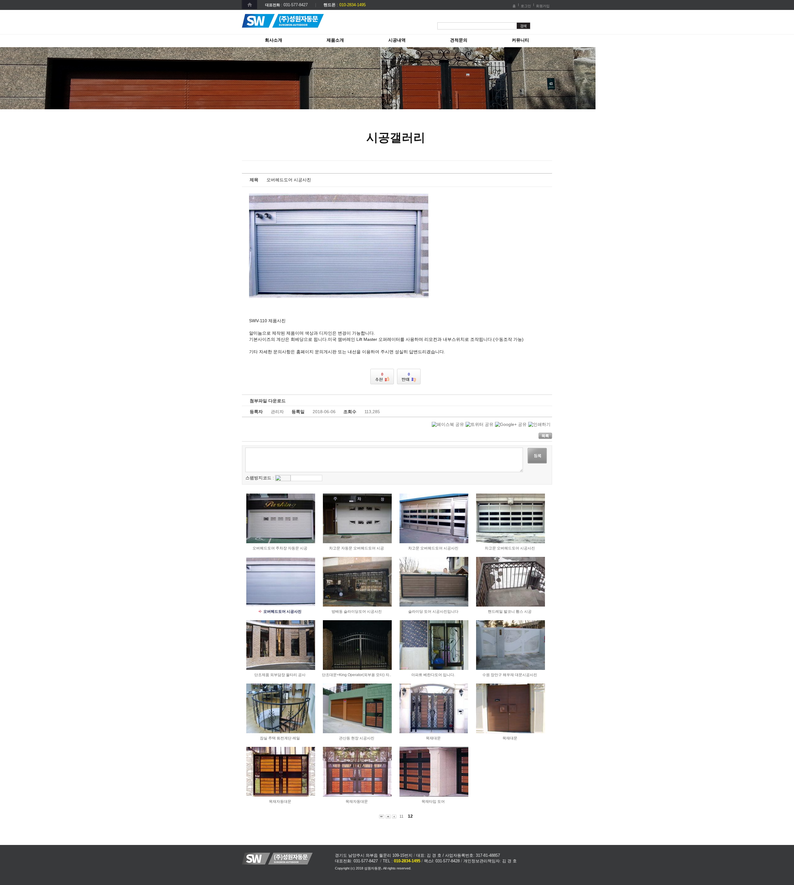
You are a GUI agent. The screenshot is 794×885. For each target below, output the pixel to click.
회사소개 (273, 40)
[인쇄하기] (539, 424)
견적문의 (458, 40)
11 (401, 816)
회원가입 (543, 6)
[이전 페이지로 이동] (394, 816)
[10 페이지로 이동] (388, 816)
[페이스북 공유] (448, 424)
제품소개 (335, 40)
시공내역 (397, 40)
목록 (545, 436)
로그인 (526, 6)
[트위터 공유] (479, 424)
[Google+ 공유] (511, 424)
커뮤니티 (520, 40)
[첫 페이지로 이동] (381, 816)
